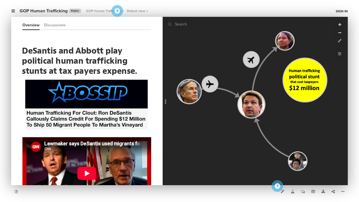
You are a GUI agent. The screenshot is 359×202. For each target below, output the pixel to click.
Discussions (55, 25)
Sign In (342, 11)
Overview (31, 25)
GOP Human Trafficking (103, 11)
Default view (136, 11)
